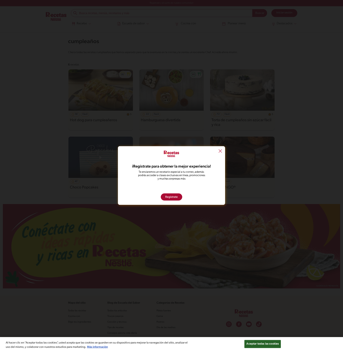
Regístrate (171, 197)
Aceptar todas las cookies (262, 343)
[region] (171, 344)
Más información (97, 347)
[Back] (220, 151)
